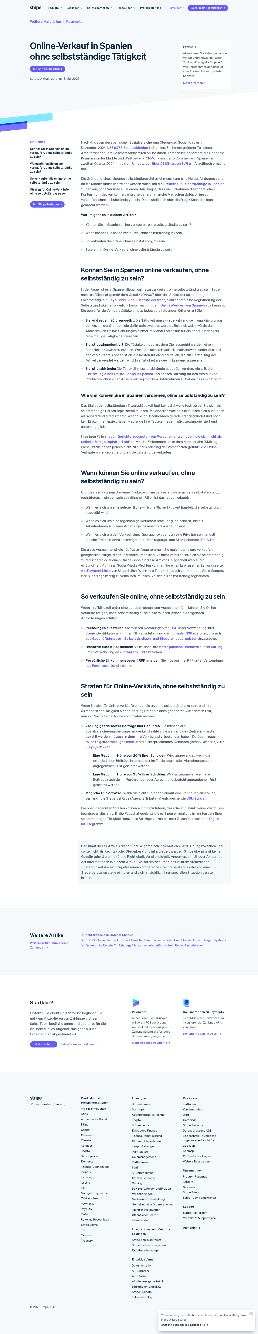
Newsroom (190, 1187)
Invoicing (87, 1177)
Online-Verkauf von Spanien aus (185, 305)
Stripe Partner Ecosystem (149, 1245)
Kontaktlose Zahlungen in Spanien (110, 935)
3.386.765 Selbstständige (127, 147)
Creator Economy (143, 1178)
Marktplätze (140, 1151)
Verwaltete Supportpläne (199, 1218)
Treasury (87, 1240)
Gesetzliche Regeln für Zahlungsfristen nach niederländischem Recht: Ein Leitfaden (145, 945)
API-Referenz (141, 1271)
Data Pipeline (89, 1156)
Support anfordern (195, 1212)
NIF (136, 633)
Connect (86, 1145)
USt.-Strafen (196, 798)
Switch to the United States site (183, 1324)
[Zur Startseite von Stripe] (34, 1098)
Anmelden (175, 7)
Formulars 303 (133, 652)
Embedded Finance (144, 1130)
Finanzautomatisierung (147, 1136)
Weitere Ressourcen (196, 1161)
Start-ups (138, 1109)
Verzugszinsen (122, 741)
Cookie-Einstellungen (197, 1156)
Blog (186, 1114)
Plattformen (140, 1162)
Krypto (85, 1151)
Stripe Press (191, 1192)
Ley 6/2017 (96, 747)
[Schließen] (250, 1314)
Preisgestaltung (150, 7)
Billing (84, 1124)
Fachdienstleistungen (146, 1209)
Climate (86, 1140)
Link (83, 1188)
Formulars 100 (103, 665)
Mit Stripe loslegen (46, 68)
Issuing (85, 1182)
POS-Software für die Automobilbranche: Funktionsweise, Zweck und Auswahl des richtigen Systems (156, 940)
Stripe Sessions (193, 1125)
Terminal (86, 1235)
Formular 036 (181, 633)
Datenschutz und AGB (197, 1130)
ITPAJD (207, 539)
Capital (85, 1130)
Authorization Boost (94, 1119)
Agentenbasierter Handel (148, 1114)
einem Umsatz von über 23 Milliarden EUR (154, 163)
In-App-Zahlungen (143, 1146)
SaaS (135, 1167)
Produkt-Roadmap (195, 1176)
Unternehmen (141, 1104)
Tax (83, 1230)
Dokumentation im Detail (200, 1033)
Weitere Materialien (45, 21)
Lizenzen (189, 1145)
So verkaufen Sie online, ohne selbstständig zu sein (50, 180)
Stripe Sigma (89, 1225)
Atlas (84, 1114)
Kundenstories (192, 1109)
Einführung (38, 142)
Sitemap (188, 1151)
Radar (85, 1214)
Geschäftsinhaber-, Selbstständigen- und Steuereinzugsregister (144, 638)
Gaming (137, 1183)
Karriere (188, 1182)
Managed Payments (94, 1193)
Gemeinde (190, 1120)
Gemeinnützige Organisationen (152, 1204)
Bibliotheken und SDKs (146, 1286)
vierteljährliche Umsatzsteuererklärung (190, 646)
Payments (74, 21)
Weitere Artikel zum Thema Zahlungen (49, 945)
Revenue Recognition (95, 1219)
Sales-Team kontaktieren (206, 7)
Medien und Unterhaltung (148, 1199)
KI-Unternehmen (143, 1173)
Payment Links (99, 570)
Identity (86, 1172)
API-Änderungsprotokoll (147, 1281)
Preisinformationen (93, 1108)
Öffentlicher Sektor (145, 1215)
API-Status (139, 1276)
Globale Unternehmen (146, 1141)
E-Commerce (140, 1125)
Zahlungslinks (90, 1198)
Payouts (86, 1209)
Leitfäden (189, 1104)
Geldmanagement (144, 1157)
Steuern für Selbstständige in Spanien (193, 184)
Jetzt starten (42, 1044)
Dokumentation (142, 1265)
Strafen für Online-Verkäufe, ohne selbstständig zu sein (50, 191)
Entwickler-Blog (142, 1297)
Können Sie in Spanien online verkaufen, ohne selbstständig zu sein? (51, 153)
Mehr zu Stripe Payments (149, 1042)
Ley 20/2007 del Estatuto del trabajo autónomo (147, 300)
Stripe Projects (142, 1292)
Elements (87, 1161)
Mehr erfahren (193, 83)
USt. (174, 628)
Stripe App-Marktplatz (146, 1240)
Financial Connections (95, 1166)
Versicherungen (142, 1194)
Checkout (87, 1135)
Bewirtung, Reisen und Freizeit (151, 1188)
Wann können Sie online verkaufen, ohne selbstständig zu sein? (51, 167)
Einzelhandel (140, 1220)
